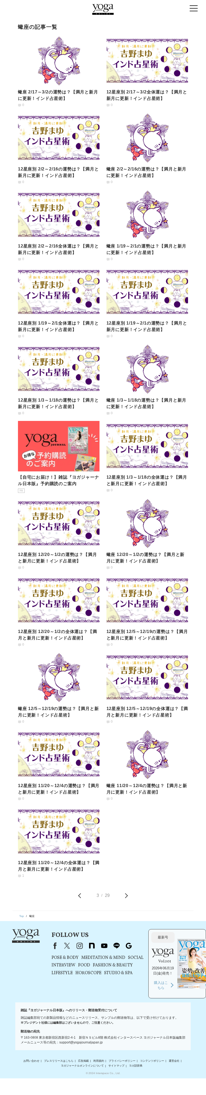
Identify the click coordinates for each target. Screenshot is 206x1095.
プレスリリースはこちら (58, 1060)
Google (128, 945)
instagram (79, 945)
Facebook (54, 945)
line (116, 945)
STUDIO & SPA (118, 973)
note (91, 945)
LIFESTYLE (62, 973)
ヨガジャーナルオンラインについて (82, 1065)
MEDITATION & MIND (103, 958)
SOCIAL (136, 958)
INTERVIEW (63, 965)
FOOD (84, 965)
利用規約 (98, 1060)
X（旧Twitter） (67, 945)
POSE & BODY (65, 958)
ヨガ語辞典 (135, 1065)
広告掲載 (83, 1060)
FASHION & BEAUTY (113, 965)
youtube (104, 945)
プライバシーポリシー (122, 1060)
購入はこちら (161, 985)
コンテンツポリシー (152, 1060)
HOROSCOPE (88, 973)
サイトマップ (116, 1065)
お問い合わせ (31, 1060)
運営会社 (174, 1060)
